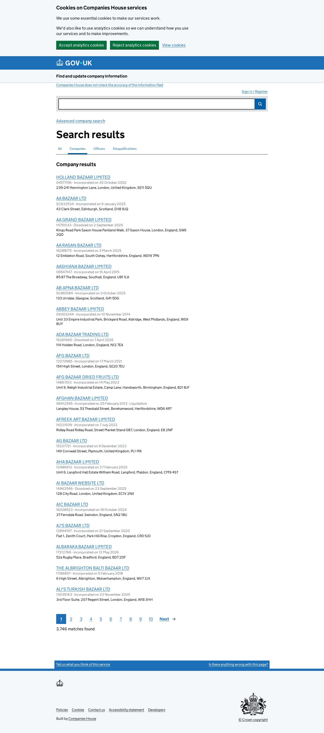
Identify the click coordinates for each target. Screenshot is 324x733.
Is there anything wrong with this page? (238, 664)
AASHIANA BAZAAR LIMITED (84, 266)
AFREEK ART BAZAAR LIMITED (85, 419)
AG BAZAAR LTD (71, 440)
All (60, 149)
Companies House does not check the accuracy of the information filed (109, 85)
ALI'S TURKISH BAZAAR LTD (83, 589)
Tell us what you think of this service (83, 664)
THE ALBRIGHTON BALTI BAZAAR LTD (92, 568)
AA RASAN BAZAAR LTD (78, 245)
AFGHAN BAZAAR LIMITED (82, 398)
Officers (99, 149)
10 (151, 619)
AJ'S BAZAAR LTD (72, 525)
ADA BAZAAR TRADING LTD (82, 334)
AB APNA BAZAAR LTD (77, 287)
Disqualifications (125, 149)
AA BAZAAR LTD (71, 198)
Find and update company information (91, 76)
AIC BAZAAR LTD (72, 504)
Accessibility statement (126, 710)
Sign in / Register (255, 91)
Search (260, 103)
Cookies (78, 710)
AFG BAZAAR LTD (72, 355)
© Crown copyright (253, 720)
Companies (78, 149)
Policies (62, 710)
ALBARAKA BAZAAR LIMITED (84, 546)
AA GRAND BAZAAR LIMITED (84, 219)
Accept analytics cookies (81, 45)
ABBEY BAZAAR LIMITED (80, 309)
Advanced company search (80, 120)
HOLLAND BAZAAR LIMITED (83, 177)
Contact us (96, 710)
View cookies (174, 45)
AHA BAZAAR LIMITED (77, 461)
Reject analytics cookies (134, 45)
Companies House (82, 718)
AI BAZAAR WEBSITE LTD (80, 483)
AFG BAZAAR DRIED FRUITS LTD (87, 377)
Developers (156, 710)
